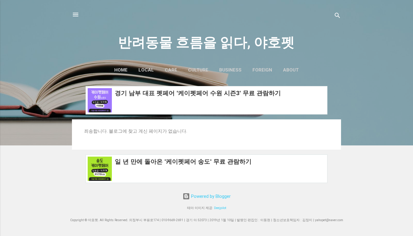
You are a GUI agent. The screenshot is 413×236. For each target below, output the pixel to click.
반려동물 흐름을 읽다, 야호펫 (206, 42)
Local (146, 70)
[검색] (337, 16)
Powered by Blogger (210, 196)
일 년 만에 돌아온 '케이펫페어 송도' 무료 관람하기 (183, 161)
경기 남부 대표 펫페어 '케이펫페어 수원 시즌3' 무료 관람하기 (198, 93)
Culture (198, 70)
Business (230, 70)
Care (171, 70)
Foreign (262, 70)
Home (121, 70)
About (291, 70)
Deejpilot (220, 208)
